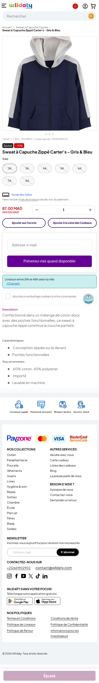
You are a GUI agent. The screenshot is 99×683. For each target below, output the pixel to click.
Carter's (7, 138)
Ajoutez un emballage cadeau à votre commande (44, 296)
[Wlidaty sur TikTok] (37, 576)
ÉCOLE (11, 507)
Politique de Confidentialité (69, 624)
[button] (93, 6)
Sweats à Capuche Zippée (32, 27)
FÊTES (11, 518)
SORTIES (12, 497)
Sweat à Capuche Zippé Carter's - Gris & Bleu (31, 30)
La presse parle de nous (65, 476)
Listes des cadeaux (63, 465)
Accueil (7, 27)
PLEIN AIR (12, 513)
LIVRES (11, 481)
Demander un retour (63, 500)
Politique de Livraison (21, 624)
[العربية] (76, 6)
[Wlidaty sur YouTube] (23, 576)
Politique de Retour (20, 630)
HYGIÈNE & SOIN (17, 486)
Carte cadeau (59, 460)
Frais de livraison (28, 199)
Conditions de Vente (64, 618)
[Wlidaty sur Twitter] (30, 576)
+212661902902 (19, 568)
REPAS (11, 492)
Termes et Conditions (21, 618)
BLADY (11, 523)
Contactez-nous (61, 495)
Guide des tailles (22, 194)
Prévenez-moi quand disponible (49, 261)
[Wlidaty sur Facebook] (16, 576)
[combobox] (49, 16)
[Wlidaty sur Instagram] (9, 576)
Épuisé (49, 675)
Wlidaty (17, 653)
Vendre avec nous (62, 455)
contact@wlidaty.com (53, 567)
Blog (53, 470)
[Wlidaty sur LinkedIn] (45, 576)
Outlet (11, 455)
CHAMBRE (13, 502)
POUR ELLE (13, 465)
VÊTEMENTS (14, 470)
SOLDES (11, 529)
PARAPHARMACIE (17, 460)
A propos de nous (61, 489)
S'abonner (68, 552)
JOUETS (11, 476)
